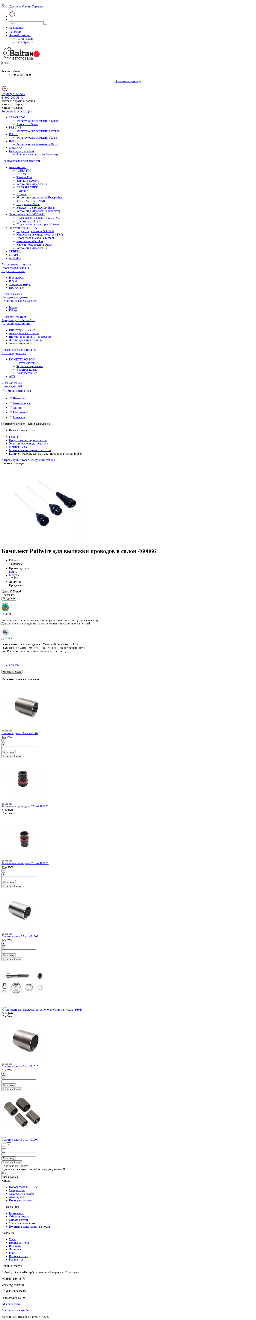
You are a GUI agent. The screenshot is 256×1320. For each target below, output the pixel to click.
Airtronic (21, 194)
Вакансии (15, 1246)
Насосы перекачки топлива (18, 349)
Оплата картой (18, 1219)
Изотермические (27, 362)
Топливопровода (20, 284)
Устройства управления (31, 184)
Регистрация (24, 42)
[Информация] (2, 4)
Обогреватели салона (15, 267)
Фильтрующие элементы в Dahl (36, 137)
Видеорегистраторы (14, 316)
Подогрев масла (11, 294)
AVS (12, 376)
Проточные (16, 287)
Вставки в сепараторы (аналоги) (37, 154)
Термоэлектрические (29, 366)
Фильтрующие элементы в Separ (37, 120)
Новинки (19, 398)
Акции (17, 407)
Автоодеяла (16, 1197)
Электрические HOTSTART (27, 214)
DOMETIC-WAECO (22, 359)
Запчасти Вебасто (27, 180)
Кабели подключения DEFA (34, 244)
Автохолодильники (13, 353)
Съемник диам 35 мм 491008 (19, 936)
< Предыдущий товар (15, 460)
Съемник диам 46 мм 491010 (19, 1066)
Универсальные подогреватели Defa (39, 234)
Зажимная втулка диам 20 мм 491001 (25, 863)
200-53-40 (12, 97)
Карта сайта (16, 1213)
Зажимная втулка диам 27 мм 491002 (25, 806)
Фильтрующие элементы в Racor (37, 144)
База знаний (20, 412)
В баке (13, 280)
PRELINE (15, 127)
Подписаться (10, 1177)
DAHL (13, 134)
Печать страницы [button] (12, 463)
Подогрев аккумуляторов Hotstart (37, 224)
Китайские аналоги (21, 151)
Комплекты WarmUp (29, 241)
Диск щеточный (11, 382)
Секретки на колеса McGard (19, 300)
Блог (12, 1252)
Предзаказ (9, 598)
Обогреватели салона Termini (35, 237)
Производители (19, 1242)
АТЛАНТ (15, 258)
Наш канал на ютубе (15, 1310)
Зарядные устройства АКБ (18, 320)
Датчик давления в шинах (25, 340)
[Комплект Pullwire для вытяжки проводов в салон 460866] (46, 541)
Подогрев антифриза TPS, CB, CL (38, 217)
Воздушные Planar (28, 204)
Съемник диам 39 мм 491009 (19, 733)
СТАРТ (14, 254)
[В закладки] (2, 603)
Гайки (13, 310)
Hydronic (22, 190)
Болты (13, 307)
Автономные (17, 167)
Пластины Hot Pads (28, 221)
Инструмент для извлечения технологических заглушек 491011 (41, 1009)
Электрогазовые (26, 369)
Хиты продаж (22, 403)
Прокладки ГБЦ (11, 386)
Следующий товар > (43, 460)
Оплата (26, 6)
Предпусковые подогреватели (20, 160)
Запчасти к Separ (27, 124)
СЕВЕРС (15, 251)
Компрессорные (26, 373)
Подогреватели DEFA (23, 1186)
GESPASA (15, 147)
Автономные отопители (16, 264)
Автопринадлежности (15, 323)
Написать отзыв (12, 671)
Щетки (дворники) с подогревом (30, 336)
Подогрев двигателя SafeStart (35, 231)
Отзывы (15, 665)
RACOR (14, 141)
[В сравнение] (6, 603)
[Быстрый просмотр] (10, 730)
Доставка (15, 6)
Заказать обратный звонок (18, 101)
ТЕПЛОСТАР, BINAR (30, 200)
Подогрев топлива (13, 271)
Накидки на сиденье (14, 297)
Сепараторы (17, 1190)
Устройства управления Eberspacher (39, 197)
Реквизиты (16, 1259)
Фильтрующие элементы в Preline (37, 130)
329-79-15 (13, 94)
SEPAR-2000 (17, 117)
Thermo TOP (24, 177)
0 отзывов (16, 564)
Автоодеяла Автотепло (24, 333)
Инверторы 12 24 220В (23, 329)
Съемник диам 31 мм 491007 (19, 1139)
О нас (5, 6)
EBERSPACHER (27, 187)
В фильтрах (16, 277)
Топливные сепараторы (16, 111)
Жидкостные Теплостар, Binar (35, 207)
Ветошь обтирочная (18, 390)
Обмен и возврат (20, 1216)
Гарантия (38, 6)
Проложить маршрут (128, 81)
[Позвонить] (12, 16)
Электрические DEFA (23, 227)
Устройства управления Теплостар (38, 211)
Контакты (19, 417)
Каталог (12, 107)
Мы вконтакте (11, 1304)
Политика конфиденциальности (29, 1226)
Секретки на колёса (21, 1193)
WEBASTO (23, 170)
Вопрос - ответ (18, 1256)
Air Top (21, 173)
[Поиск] (10, 20)
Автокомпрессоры (20, 343)
